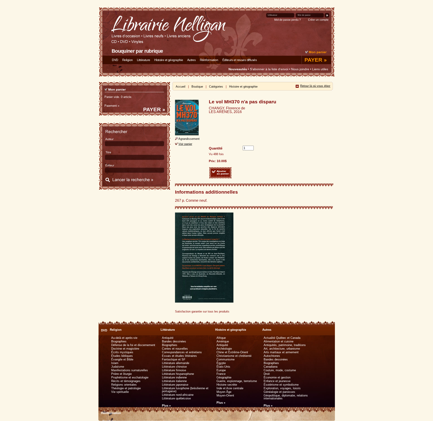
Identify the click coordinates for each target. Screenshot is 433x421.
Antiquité (167, 338)
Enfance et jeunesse (277, 381)
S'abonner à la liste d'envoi (269, 69)
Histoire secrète (226, 384)
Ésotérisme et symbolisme (281, 384)
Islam (114, 363)
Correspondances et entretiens (182, 352)
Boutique (197, 86)
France (221, 374)
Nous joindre (300, 69)
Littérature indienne (174, 377)
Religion (127, 60)
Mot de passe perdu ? (287, 19)
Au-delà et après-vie (124, 338)
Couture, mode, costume (280, 370)
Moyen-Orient (225, 395)
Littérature (143, 60)
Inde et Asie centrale (229, 388)
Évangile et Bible (122, 359)
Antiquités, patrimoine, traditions (285, 345)
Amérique (222, 341)
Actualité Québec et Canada (282, 338)
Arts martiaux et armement (281, 352)
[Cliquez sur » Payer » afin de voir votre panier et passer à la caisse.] (315, 62)
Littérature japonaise (175, 384)
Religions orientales (124, 384)
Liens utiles (320, 69)
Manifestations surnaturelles (129, 370)
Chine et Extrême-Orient (232, 352)
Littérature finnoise (174, 370)
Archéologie (224, 348)
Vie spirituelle (120, 392)
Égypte (221, 363)
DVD (115, 60)
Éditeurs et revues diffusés (239, 60)
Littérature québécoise (176, 398)
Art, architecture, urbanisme (282, 348)
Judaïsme (117, 366)
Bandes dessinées (174, 341)
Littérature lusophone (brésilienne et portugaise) (185, 390)
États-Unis (223, 366)
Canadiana (270, 366)
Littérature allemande (175, 363)
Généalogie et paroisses (279, 392)
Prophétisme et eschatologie (129, 377)
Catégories (216, 86)
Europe (221, 370)
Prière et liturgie (121, 374)
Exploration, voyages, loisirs (282, 388)
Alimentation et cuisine (278, 341)
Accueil (180, 86)
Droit (267, 374)
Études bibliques (122, 356)
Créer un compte (318, 19)
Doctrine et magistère (125, 348)
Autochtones (272, 356)
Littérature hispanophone (178, 374)
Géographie (223, 377)
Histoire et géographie (168, 60)
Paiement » (111, 105)
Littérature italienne (174, 381)
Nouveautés (237, 69)
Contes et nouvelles (175, 348)
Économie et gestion (277, 377)
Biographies (119, 341)
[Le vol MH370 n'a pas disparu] (187, 134)
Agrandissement (189, 138)
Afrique (221, 338)
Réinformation (209, 60)
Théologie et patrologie (126, 388)
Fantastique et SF (173, 359)
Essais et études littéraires (179, 356)
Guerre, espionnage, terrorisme (236, 381)
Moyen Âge (223, 392)
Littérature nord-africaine (177, 394)
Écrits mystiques (122, 352)
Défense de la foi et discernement (133, 345)
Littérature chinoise (174, 366)
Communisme (225, 359)
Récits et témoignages (125, 381)
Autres (191, 60)
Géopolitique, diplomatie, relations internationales (286, 397)
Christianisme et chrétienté (233, 356)
